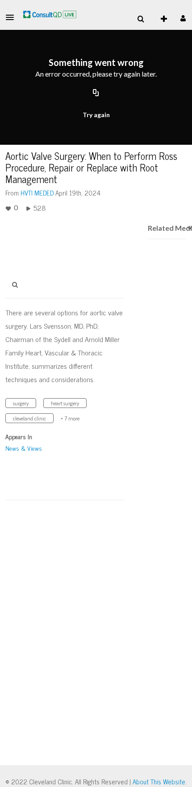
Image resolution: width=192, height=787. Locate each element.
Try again (96, 114)
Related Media (167, 228)
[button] (12, 17)
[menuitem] (140, 19)
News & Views (23, 448)
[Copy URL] (96, 93)
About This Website (159, 781)
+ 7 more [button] (70, 418)
